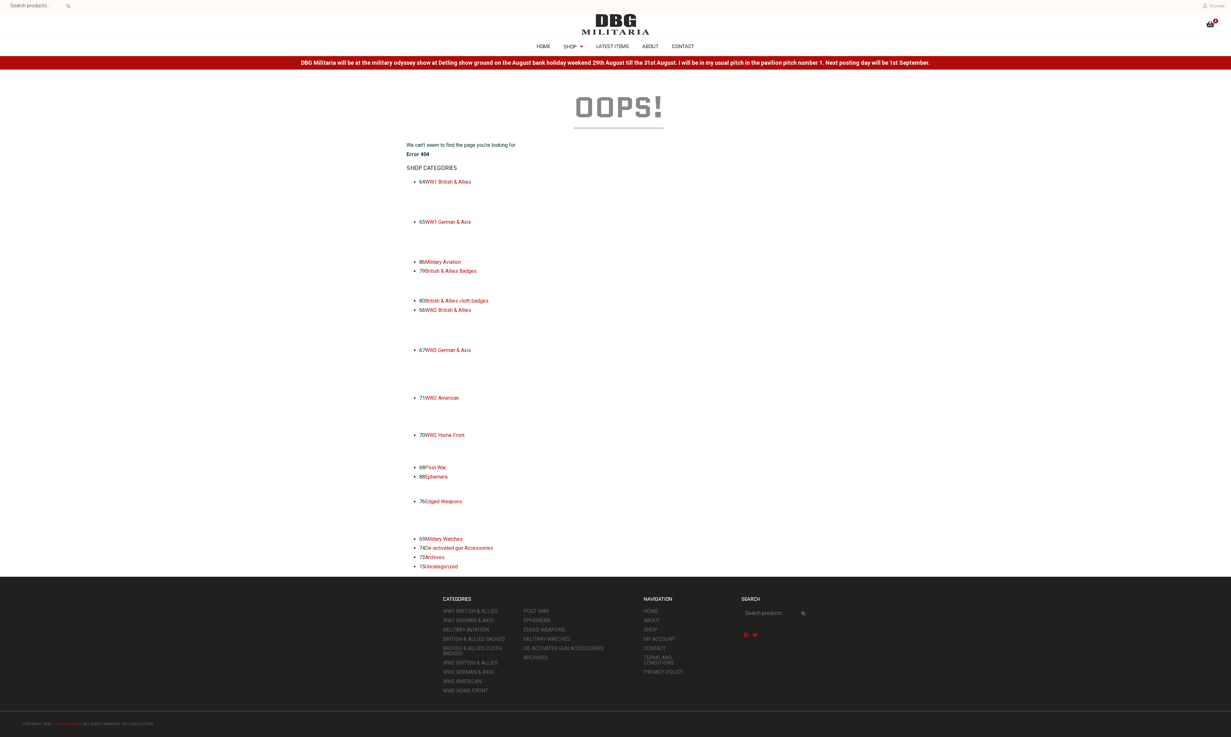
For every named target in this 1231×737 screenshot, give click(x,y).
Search (67, 6)
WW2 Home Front (445, 435)
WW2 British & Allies (448, 310)
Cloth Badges (455, 389)
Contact (655, 648)
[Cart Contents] (1210, 25)
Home (651, 611)
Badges (449, 374)
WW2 (446, 287)
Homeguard (453, 451)
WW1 (446, 279)
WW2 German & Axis (448, 350)
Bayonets (451, 510)
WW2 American (442, 398)
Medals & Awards (460, 213)
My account (659, 639)
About (652, 620)
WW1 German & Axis (448, 222)
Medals (448, 366)
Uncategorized (441, 567)
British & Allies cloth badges (457, 301)
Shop (650, 630)
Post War (435, 468)
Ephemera (436, 477)
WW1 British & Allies (448, 182)
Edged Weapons (443, 501)
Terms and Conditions (659, 660)
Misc (446, 206)
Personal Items (457, 414)
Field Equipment (458, 190)
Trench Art (451, 198)
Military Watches (444, 539)
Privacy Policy (663, 672)
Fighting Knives (457, 525)
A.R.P (446, 444)
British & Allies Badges (451, 271)
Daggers (450, 518)
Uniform (449, 334)
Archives (435, 557)
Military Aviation (443, 262)
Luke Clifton (141, 724)
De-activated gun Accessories (459, 548)
